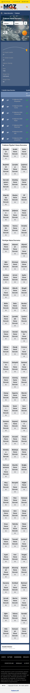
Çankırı (24, 319)
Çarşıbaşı (15, 169)
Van (15, 558)
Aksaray (15, 571)
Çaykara (24, 168)
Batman (24, 586)
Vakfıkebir (6, 230)
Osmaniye (15, 633)
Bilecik (15, 291)
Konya (24, 440)
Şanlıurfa (24, 543)
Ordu (5, 501)
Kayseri (15, 424)
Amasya (15, 265)
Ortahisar (24, 230)
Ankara (24, 265)
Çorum (5, 335)
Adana (5, 247)
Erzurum (5, 366)
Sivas (5, 527)
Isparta (15, 396)
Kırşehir (6, 440)
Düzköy (15, 183)
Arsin (24, 152)
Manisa (24, 453)
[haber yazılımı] (15, 690)
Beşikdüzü (6, 169)
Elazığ (15, 350)
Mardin (15, 468)
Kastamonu (6, 425)
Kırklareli (24, 425)
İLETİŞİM (9, 657)
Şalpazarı (15, 215)
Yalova (15, 617)
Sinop (24, 514)
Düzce (24, 632)
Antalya (6, 278)
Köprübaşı (6, 199)
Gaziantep (24, 366)
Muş (5, 486)
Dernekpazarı (6, 184)
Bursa (5, 319)
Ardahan (24, 602)
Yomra (15, 229)
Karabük (24, 618)
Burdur (24, 306)
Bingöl (24, 291)
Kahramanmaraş (6, 470)
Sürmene (6, 215)
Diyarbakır (24, 336)
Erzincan (24, 351)
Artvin (15, 278)
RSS (4, 685)
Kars (24, 409)
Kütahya (6, 454)
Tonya (24, 214)
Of (24, 198)
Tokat (24, 527)
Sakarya (24, 501)
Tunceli (15, 542)
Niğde (24, 486)
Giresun (6, 381)
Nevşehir (15, 487)
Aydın (24, 278)
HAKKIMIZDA (17, 657)
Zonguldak (6, 572)
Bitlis (5, 306)
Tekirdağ (15, 528)
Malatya (15, 453)
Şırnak (5, 601)
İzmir (15, 409)
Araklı (15, 152)
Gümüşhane (15, 382)
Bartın (15, 601)
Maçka (15, 198)
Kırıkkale (15, 587)
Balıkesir (6, 292)
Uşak (5, 558)
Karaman (6, 587)
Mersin (24, 396)
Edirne (5, 350)
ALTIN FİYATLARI (16, 1)
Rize (15, 501)
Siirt (15, 514)
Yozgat (24, 558)
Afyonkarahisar (24, 250)
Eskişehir (15, 366)
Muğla (24, 468)
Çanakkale (15, 321)
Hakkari (24, 381)
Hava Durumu (8, 13)
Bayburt (24, 571)
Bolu (15, 306)
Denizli (15, 335)
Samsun (6, 514)
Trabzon (17, 13)
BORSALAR (19, 663)
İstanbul (6, 410)
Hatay (5, 396)
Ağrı (5, 265)
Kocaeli (15, 440)
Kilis (5, 632)
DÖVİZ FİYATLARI (6, 1)
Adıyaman (15, 249)
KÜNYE (4, 657)
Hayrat (24, 183)
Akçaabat (6, 153)
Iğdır (5, 617)
